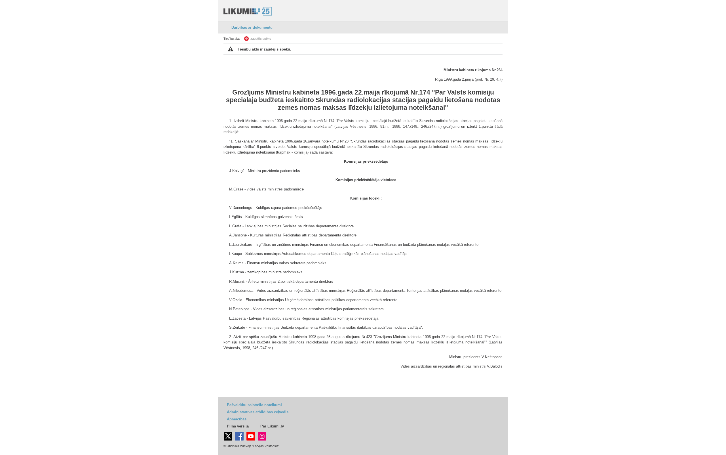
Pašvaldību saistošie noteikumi (254, 405)
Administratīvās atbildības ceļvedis (257, 412)
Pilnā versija (238, 426)
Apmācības (236, 419)
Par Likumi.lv (272, 426)
